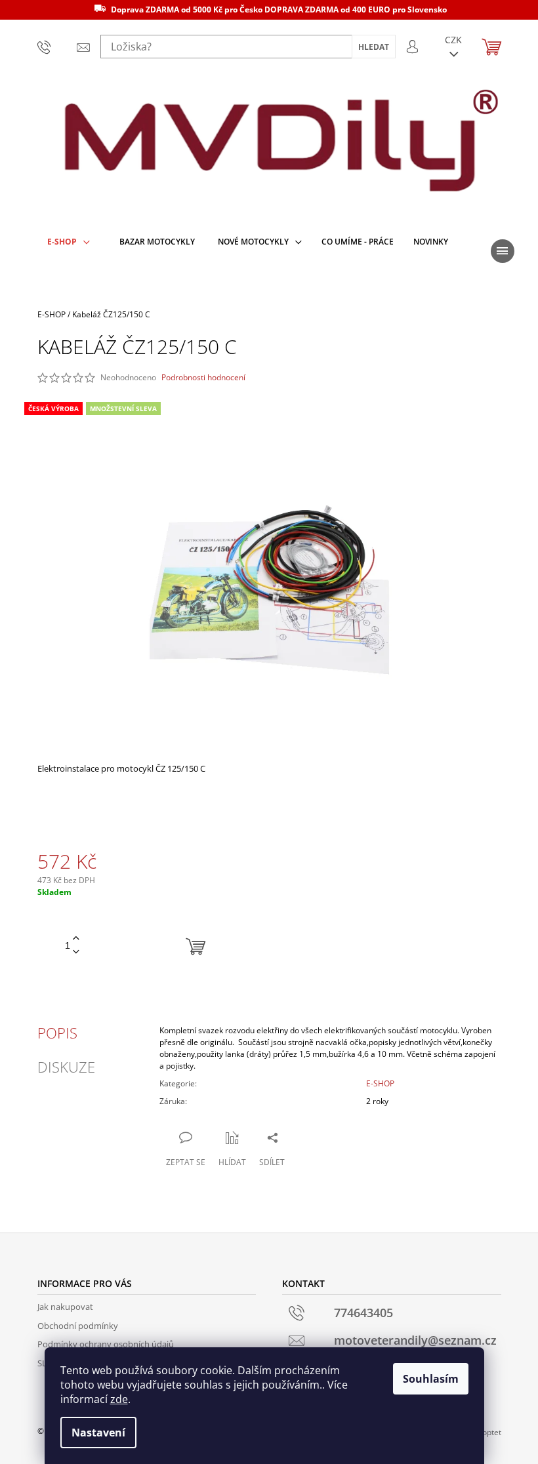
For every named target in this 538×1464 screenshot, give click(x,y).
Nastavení (98, 1432)
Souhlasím (431, 1379)
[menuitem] (68, 242)
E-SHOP (380, 1083)
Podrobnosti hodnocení (203, 377)
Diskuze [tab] (66, 1067)
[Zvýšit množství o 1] (76, 938)
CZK (453, 39)
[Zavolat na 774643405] (47, 46)
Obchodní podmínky (77, 1326)
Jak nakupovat (65, 1307)
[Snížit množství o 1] (76, 952)
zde (119, 1399)
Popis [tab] (57, 1032)
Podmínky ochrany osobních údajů (105, 1344)
